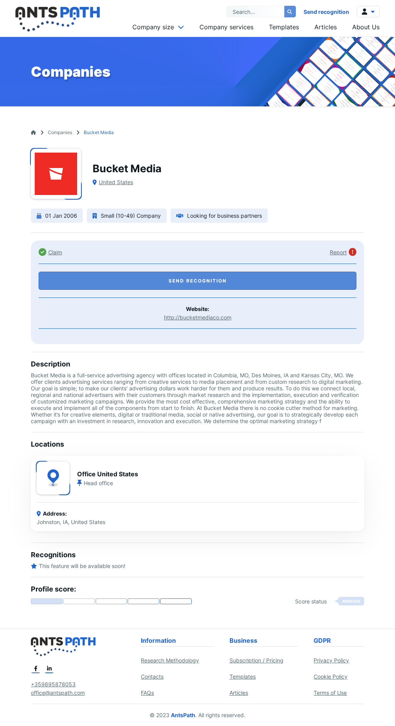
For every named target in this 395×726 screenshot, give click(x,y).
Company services (226, 27)
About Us (366, 27)
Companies (60, 132)
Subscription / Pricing (257, 660)
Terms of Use (330, 692)
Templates (284, 27)
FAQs (147, 692)
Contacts (152, 676)
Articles (325, 27)
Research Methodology (170, 660)
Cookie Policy (331, 676)
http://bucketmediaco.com (197, 317)
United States (116, 182)
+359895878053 (53, 684)
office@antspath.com (58, 692)
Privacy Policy (331, 660)
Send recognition (326, 11)
